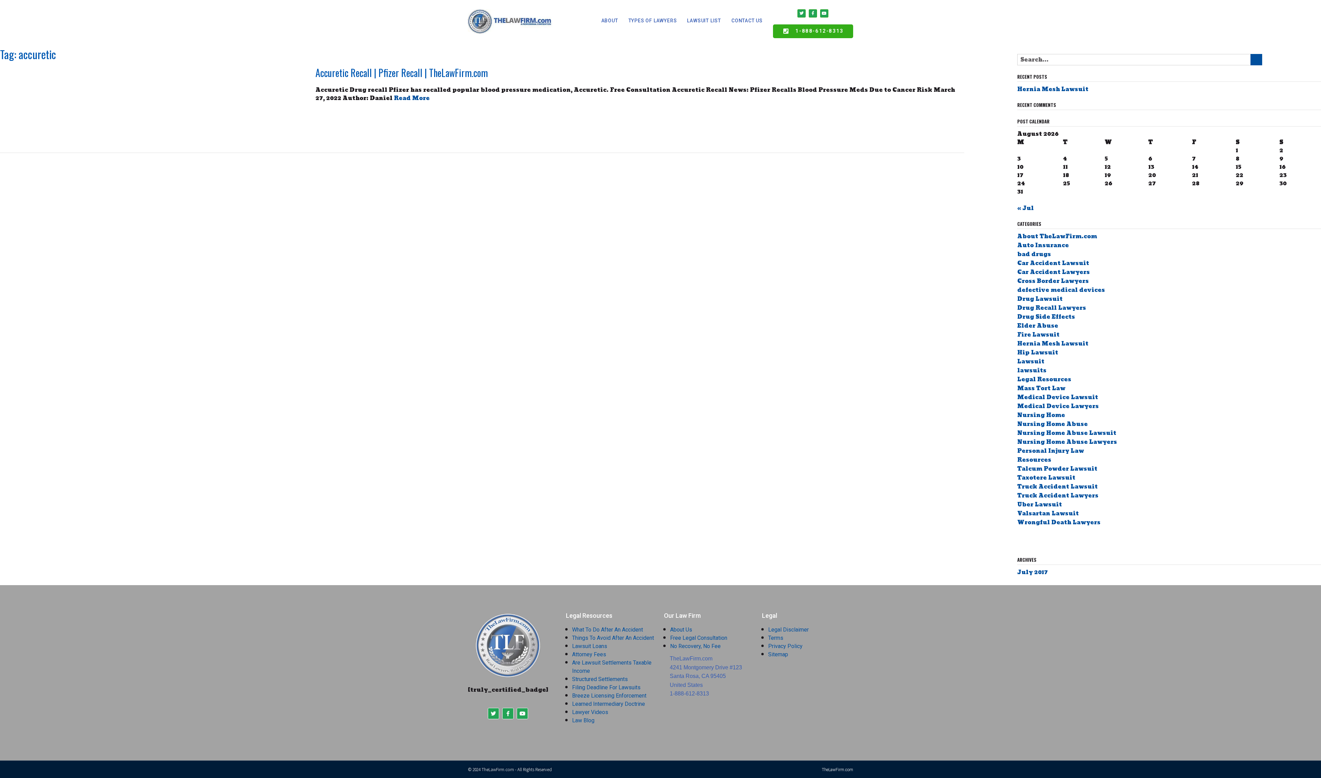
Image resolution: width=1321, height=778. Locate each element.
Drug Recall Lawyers (1051, 308)
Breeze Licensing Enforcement (609, 695)
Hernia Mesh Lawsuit (1052, 89)
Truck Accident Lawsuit (1057, 487)
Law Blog (583, 720)
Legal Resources (1044, 379)
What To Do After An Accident (607, 629)
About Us (681, 629)
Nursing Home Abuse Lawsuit (1066, 433)
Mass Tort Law (1041, 388)
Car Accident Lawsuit (1053, 263)
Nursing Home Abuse (1052, 424)
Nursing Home (1041, 415)
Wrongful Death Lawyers (1058, 522)
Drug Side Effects (1046, 317)
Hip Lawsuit (1037, 353)
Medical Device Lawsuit (1057, 397)
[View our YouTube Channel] (1048, 540)
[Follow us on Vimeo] (1068, 540)
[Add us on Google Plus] (1039, 540)
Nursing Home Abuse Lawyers (1067, 442)
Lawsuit (1030, 361)
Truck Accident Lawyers (1057, 496)
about (609, 20)
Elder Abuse (1037, 326)
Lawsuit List (704, 20)
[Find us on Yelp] (1058, 540)
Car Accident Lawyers (1053, 272)
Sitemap (778, 654)
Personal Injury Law (1050, 451)
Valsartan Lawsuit (1048, 513)
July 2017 (1032, 572)
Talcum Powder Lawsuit (1057, 469)
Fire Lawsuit (1038, 335)
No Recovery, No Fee (695, 646)
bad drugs (1034, 254)
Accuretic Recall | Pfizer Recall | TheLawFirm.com (401, 73)
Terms (775, 638)
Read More (412, 98)
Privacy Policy (785, 646)
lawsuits (1031, 370)
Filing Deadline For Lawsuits (606, 687)
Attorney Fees (589, 654)
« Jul (1025, 208)
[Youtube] (824, 13)
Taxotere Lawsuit (1046, 478)
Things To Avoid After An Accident (613, 638)
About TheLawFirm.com (1057, 236)
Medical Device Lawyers (1058, 406)
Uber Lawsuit (1039, 504)
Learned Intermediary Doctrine (608, 704)
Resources (1034, 460)
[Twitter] (801, 13)
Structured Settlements (600, 679)
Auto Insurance (1043, 245)
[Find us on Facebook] (1019, 540)
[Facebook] (813, 13)
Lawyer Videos (590, 712)
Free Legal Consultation (698, 638)
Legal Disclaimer (788, 629)
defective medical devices (1061, 290)
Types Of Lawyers (653, 20)
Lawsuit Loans (589, 646)
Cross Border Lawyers (1053, 281)
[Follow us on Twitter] (1029, 540)
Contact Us (747, 20)
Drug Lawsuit (1040, 299)
